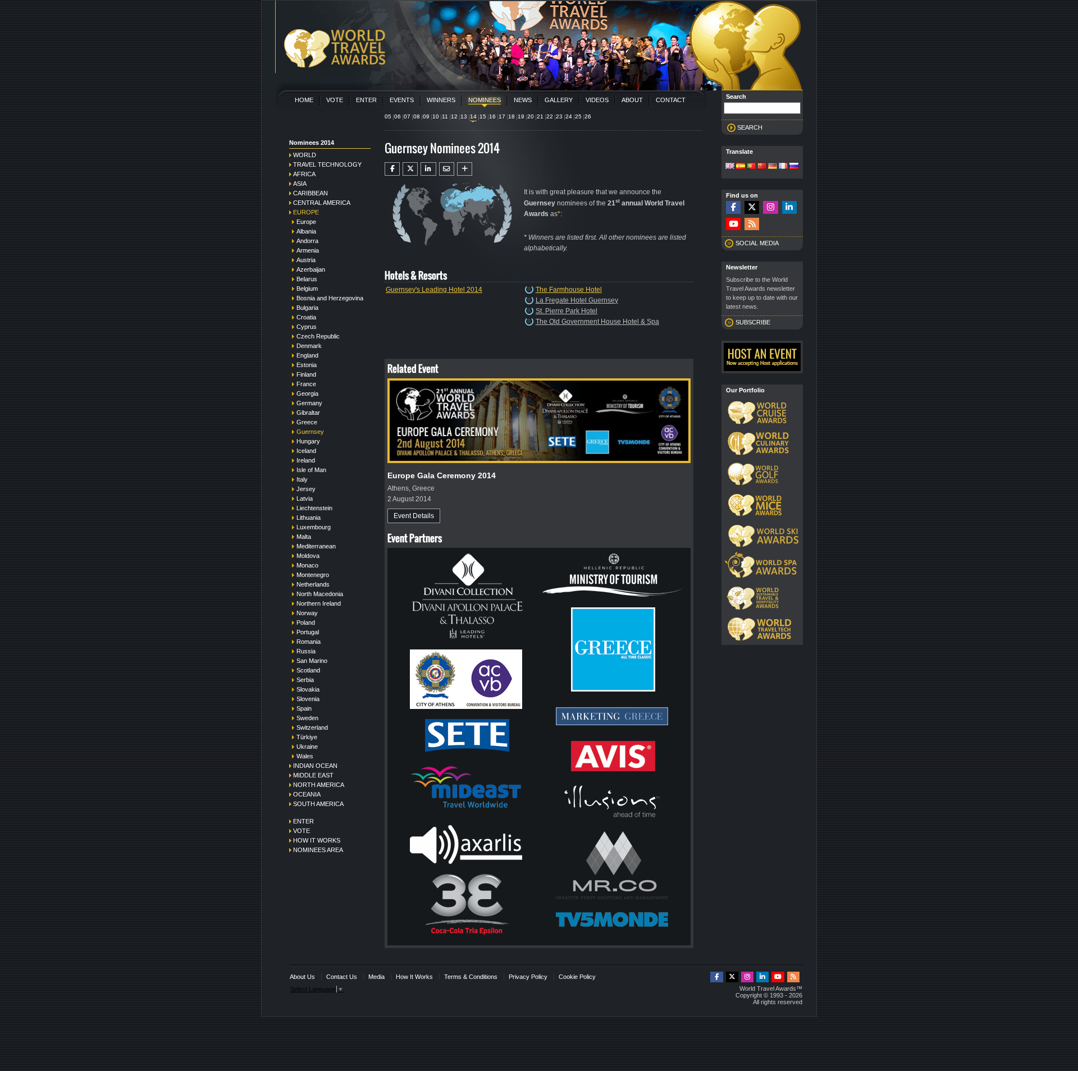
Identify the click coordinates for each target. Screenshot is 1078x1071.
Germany (309, 403)
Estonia (306, 364)
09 (426, 116)
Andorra (307, 240)
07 (407, 116)
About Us (302, 976)
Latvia (304, 498)
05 (388, 116)
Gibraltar (308, 412)
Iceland (306, 450)
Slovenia (307, 698)
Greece (306, 422)
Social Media (757, 243)
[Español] (740, 167)
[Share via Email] (447, 169)
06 (397, 116)
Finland (306, 374)
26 (587, 116)
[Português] (751, 167)
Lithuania (308, 517)
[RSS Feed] (751, 224)
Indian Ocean (315, 765)
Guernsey (310, 431)
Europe (306, 212)
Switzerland (312, 727)
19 (521, 116)
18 (511, 116)
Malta (303, 536)
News (523, 100)
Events (402, 100)
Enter (366, 100)
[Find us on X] (751, 207)
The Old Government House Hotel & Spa (597, 322)
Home (304, 100)
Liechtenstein (314, 508)
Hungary (308, 441)
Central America (321, 202)
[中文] (761, 167)
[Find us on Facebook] (733, 207)
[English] (729, 167)
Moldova (307, 555)
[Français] (783, 167)
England (307, 355)
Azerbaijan (310, 269)
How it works (316, 840)
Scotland (308, 670)
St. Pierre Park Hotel (566, 311)
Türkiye (306, 737)
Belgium (307, 288)
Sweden (307, 718)
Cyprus (306, 326)
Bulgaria (307, 307)
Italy (302, 479)
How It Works (414, 976)
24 (568, 116)
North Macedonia (319, 594)
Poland (305, 622)
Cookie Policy (577, 976)
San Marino (311, 660)
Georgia (307, 393)
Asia (300, 183)
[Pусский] (793, 167)
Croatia (306, 317)
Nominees (484, 100)
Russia (306, 651)
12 (454, 116)
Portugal (307, 632)
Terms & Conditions (470, 976)
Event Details (414, 516)
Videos (597, 100)
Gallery (559, 100)
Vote (334, 100)
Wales (304, 756)
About (632, 100)
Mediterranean (316, 546)
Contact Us (341, 976)
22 (549, 116)
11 (445, 116)
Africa (304, 174)
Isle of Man (311, 469)
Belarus (306, 279)
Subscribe (753, 322)
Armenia (307, 250)
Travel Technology (327, 164)
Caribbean (310, 193)
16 (492, 116)
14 (473, 116)
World (304, 155)
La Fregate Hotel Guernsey (577, 300)
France (306, 384)
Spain (304, 708)
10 (435, 116)
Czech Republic (318, 336)
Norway (307, 613)
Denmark (309, 345)
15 (482, 116)
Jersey (306, 489)
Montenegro (312, 574)
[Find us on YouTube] (733, 224)
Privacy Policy (528, 976)
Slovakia (307, 689)
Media (376, 976)
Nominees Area (318, 849)
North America (318, 784)
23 (559, 116)
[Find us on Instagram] (770, 207)
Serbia (305, 679)
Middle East (313, 775)
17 (502, 116)
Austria (306, 260)
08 (416, 116)
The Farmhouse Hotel (569, 290)
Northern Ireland (318, 603)
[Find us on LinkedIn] (789, 207)
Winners (441, 100)
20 (530, 116)
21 (540, 116)
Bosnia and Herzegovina (329, 298)
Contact (671, 100)
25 (578, 116)
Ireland (305, 460)
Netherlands (313, 584)
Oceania (307, 794)
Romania (308, 641)
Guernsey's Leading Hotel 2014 (434, 290)
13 (463, 116)
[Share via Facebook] (392, 169)
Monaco (307, 565)
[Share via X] (410, 169)
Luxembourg (313, 527)
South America (318, 803)
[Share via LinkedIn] (428, 169)
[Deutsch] (772, 167)
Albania (306, 231)
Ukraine (307, 746)
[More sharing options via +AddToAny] (465, 169)
